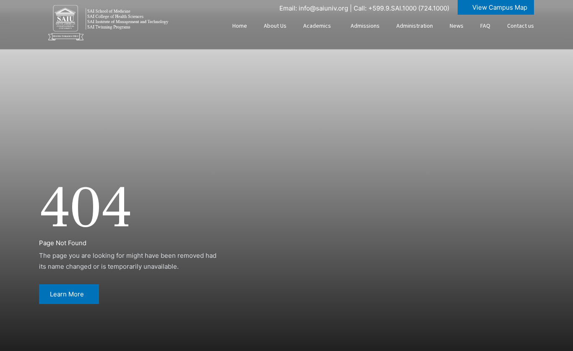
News (457, 26)
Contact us (520, 26)
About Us (275, 26)
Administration (414, 26)
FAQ (485, 26)
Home (239, 26)
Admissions (365, 26)
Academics (317, 26)
